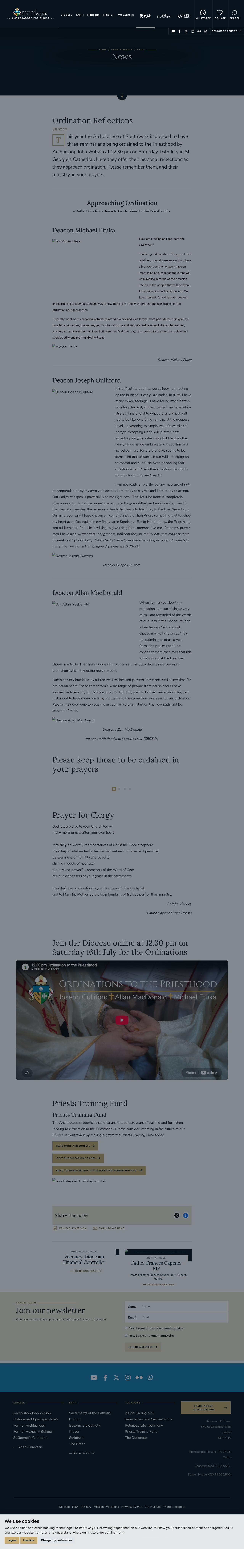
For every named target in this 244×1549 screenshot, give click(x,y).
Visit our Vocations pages (76, 1158)
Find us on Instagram (192, 31)
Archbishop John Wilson (32, 1413)
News (141, 49)
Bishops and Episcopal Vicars (35, 1419)
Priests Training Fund (141, 1431)
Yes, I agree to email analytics (151, 1335)
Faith (80, 14)
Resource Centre (224, 31)
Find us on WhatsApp (205, 31)
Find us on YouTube (173, 31)
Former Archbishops (29, 1425)
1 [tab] (114, 789)
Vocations (126, 14)
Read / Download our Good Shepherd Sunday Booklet (97, 1170)
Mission (109, 14)
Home (103, 49)
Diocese (66, 14)
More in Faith (84, 1453)
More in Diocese (30, 1447)
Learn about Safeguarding (203, 1407)
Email (132, 1317)
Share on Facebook (185, 1215)
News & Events (145, 16)
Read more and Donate (73, 1145)
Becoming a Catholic (85, 1425)
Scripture (76, 1437)
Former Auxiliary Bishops (33, 1431)
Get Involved (164, 16)
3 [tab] (125, 789)
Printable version (72, 1228)
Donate (220, 18)
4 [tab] (130, 789)
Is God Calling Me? (139, 1413)
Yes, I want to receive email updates (156, 1328)
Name (132, 1306)
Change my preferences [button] (56, 1540)
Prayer (74, 1431)
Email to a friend (111, 1228)
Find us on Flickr (199, 31)
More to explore (183, 16)
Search (235, 18)
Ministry (93, 14)
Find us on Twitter (186, 31)
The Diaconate (136, 1437)
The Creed (77, 1444)
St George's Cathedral (30, 1437)
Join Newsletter (140, 1347)
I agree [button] (12, 1540)
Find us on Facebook (179, 31)
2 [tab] (119, 789)
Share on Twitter (176, 1215)
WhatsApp (203, 18)
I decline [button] (28, 1540)
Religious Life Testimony (144, 1425)
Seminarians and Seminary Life (149, 1419)
